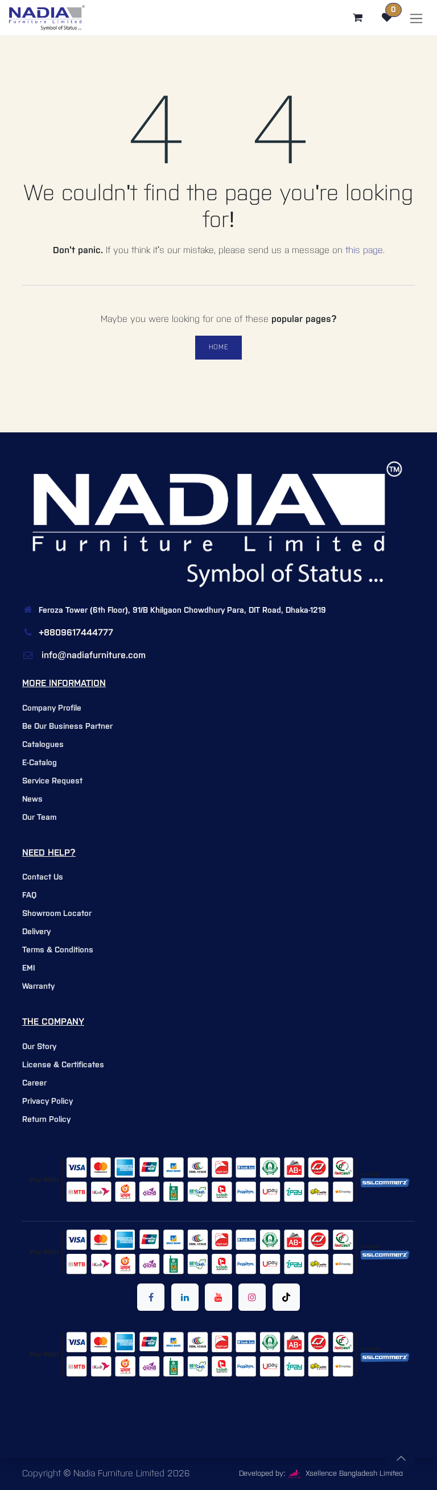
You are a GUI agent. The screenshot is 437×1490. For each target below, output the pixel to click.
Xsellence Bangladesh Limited (353, 1473)
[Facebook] (150, 1297)
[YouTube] (218, 1297)
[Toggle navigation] (416, 18)
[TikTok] (286, 1297)
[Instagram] (252, 1297)
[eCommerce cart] (357, 17)
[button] (401, 1458)
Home (218, 347)
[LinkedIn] (185, 1297)
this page (364, 250)
